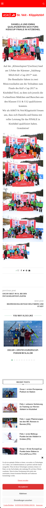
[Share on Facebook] (21, 271)
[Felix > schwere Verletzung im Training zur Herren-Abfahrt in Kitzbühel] (9, 408)
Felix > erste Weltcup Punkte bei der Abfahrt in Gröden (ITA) (30, 436)
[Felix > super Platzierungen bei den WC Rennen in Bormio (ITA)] (9, 423)
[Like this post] (18, 271)
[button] (42, 457)
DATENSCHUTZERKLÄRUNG (25, 505)
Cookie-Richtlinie (9, 505)
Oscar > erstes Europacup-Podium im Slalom (31, 390)
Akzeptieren (23, 487)
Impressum (39, 505)
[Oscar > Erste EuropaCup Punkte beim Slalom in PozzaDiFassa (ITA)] (9, 452)
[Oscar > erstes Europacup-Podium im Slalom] (23, 334)
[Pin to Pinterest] (26, 271)
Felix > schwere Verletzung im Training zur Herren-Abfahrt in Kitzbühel (31, 406)
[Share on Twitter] (24, 271)
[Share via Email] (29, 271)
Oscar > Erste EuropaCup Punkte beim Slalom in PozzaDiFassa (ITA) (31, 451)
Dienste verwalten (23, 480)
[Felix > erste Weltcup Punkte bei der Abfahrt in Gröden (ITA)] (9, 437)
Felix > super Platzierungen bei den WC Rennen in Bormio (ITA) (31, 421)
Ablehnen (23, 493)
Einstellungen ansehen (23, 500)
